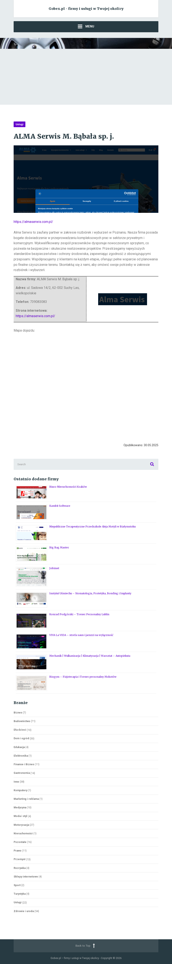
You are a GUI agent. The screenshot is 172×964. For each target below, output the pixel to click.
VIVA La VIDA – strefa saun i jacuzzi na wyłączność (81, 635)
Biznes (18, 712)
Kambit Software (59, 505)
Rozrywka (20, 868)
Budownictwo (22, 721)
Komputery (20, 790)
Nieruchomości (23, 833)
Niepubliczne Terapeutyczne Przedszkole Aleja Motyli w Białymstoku (92, 526)
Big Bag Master (59, 547)
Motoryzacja (21, 824)
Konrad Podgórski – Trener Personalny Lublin (79, 614)
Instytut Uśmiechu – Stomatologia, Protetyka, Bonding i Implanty (90, 593)
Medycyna (20, 807)
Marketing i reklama (26, 798)
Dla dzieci (20, 729)
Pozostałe (20, 842)
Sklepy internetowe (26, 876)
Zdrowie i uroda (24, 911)
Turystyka (20, 893)
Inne (16, 781)
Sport (17, 885)
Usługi (19, 124)
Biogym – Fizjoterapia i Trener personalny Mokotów (82, 676)
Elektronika (21, 755)
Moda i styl (20, 816)
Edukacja (19, 747)
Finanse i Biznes (24, 764)
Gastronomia (22, 772)
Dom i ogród (21, 738)
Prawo (17, 850)
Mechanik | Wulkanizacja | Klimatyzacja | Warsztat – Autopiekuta (89, 655)
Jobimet (54, 568)
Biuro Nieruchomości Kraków (68, 486)
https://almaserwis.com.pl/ (33, 222)
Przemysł (19, 859)
